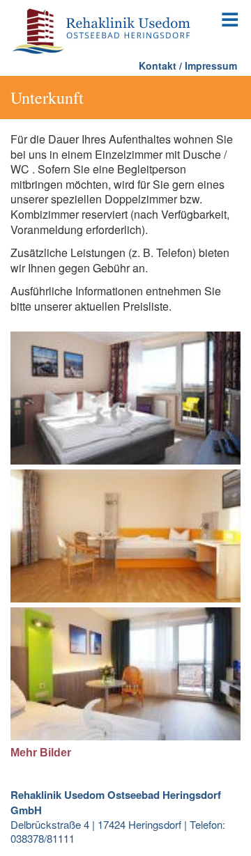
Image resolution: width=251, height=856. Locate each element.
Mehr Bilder (40, 752)
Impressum (211, 65)
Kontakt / (160, 65)
